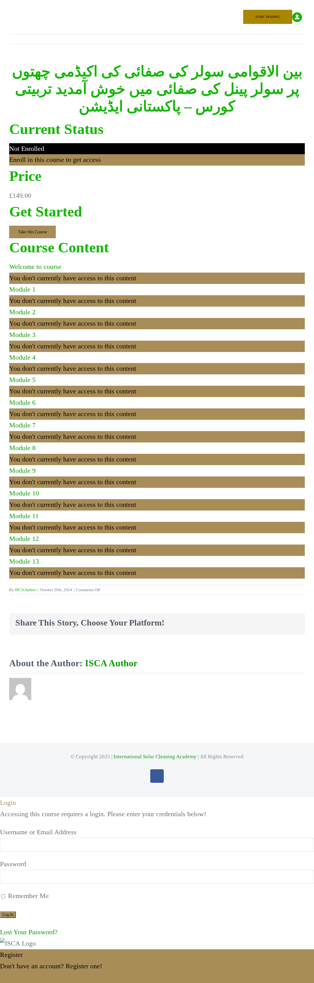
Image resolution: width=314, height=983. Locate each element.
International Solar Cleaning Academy (155, 756)
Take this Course (32, 232)
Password (13, 864)
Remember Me (27, 896)
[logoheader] (157, 8)
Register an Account (28, 977)
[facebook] (157, 776)
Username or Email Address (38, 832)
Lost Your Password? (29, 932)
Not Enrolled (26, 148)
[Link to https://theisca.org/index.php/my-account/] (297, 17)
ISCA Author (25, 589)
